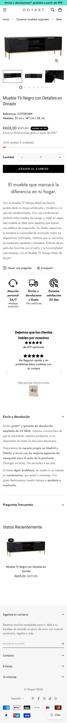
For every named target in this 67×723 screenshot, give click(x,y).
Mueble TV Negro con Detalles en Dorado (26, 569)
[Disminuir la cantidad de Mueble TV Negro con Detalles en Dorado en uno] (22, 157)
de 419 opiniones (33, 347)
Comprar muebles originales (32, 19)
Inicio (6, 19)
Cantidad (8, 157)
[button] (7, 372)
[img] (33, 342)
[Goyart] (33, 9)
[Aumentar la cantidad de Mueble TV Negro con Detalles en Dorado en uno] (60, 157)
